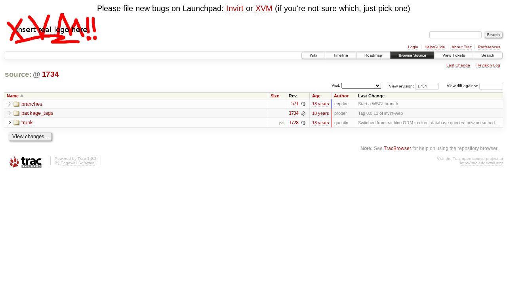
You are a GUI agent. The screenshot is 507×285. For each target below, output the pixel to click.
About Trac (462, 47)
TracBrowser (397, 148)
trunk (27, 122)
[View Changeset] (303, 103)
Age (316, 95)
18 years (320, 103)
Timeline (340, 55)
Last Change (458, 65)
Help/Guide (435, 47)
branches (31, 104)
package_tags (37, 113)
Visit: (336, 85)
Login (413, 47)
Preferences (489, 47)
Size (275, 95)
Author (341, 95)
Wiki (313, 55)
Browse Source (412, 55)
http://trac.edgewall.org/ (481, 163)
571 (294, 103)
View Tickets (453, 55)
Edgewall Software (78, 163)
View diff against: (463, 86)
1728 (293, 122)
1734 (50, 74)
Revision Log (488, 65)
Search (487, 55)
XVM (264, 8)
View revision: (401, 86)
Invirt (235, 8)
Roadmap (373, 55)
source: (18, 74)
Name (13, 95)
